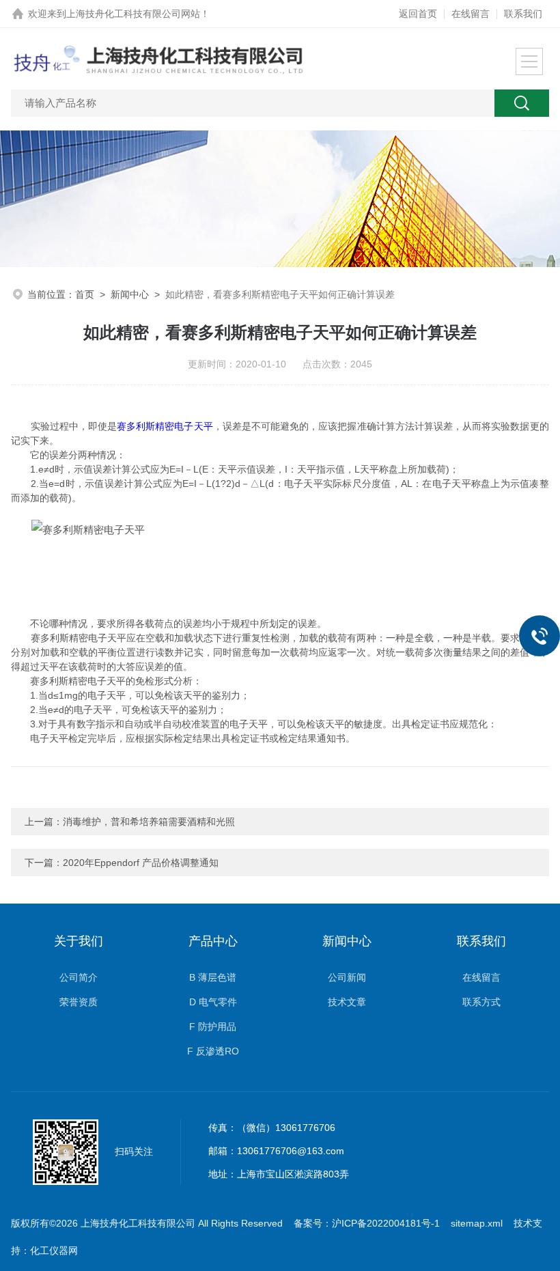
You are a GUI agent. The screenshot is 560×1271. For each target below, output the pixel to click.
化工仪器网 (54, 1250)
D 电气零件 (213, 1001)
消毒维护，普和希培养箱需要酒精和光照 (149, 821)
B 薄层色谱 (212, 977)
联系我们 (523, 13)
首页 (84, 294)
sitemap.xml (477, 1223)
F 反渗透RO (213, 1051)
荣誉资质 (78, 1001)
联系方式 (481, 1001)
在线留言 (470, 13)
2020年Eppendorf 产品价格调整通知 (141, 862)
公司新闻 (347, 977)
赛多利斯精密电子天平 (165, 426)
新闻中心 (130, 294)
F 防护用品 (212, 1026)
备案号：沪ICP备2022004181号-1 (367, 1223)
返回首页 (418, 13)
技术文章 (347, 1001)
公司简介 (78, 977)
